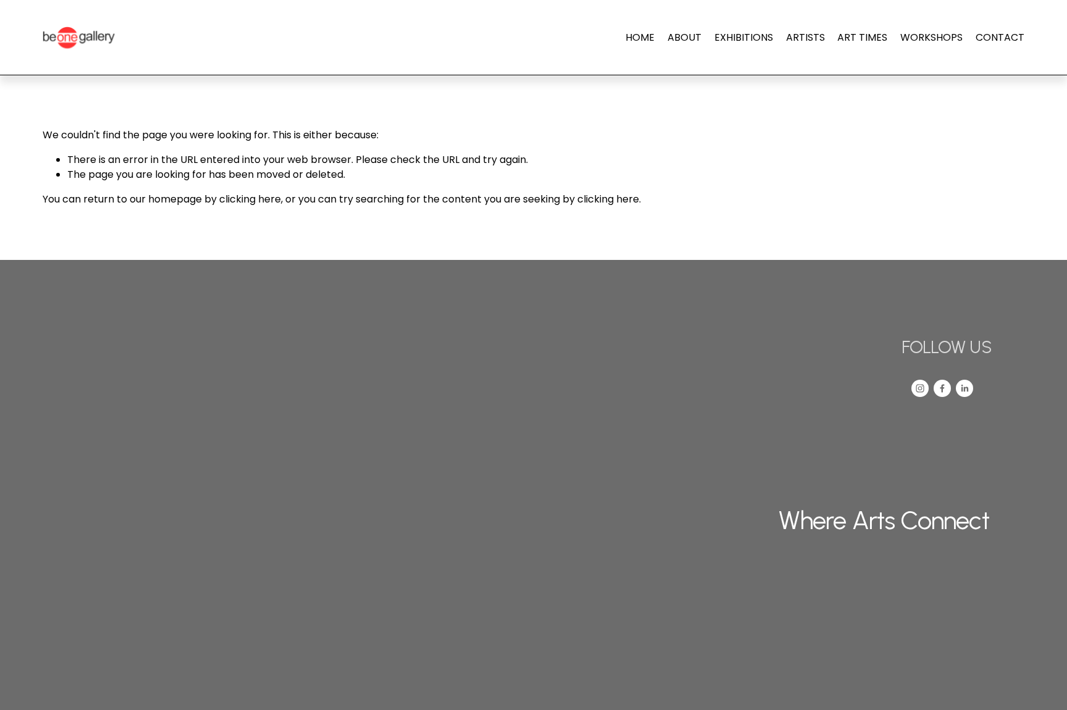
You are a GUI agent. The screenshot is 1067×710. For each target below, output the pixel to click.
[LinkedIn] (964, 388)
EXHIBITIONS (743, 37)
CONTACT (1000, 37)
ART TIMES (862, 37)
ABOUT (684, 37)
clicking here (250, 199)
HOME (640, 37)
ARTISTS (805, 37)
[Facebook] (942, 388)
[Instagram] (920, 388)
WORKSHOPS (931, 37)
